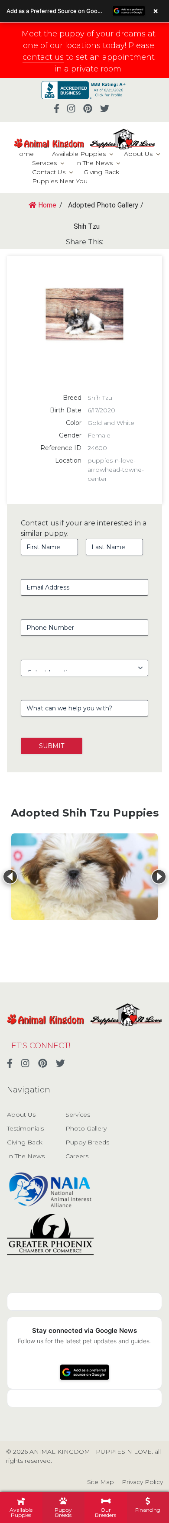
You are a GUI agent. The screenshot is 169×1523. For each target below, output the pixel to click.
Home (24, 154)
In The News (94, 163)
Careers (76, 1156)
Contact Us (48, 172)
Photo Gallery (86, 1128)
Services (44, 163)
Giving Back (101, 172)
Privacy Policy (142, 1482)
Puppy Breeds (87, 1142)
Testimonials (25, 1128)
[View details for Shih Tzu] (84, 876)
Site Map (100, 1482)
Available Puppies (79, 154)
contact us (43, 57)
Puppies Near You (60, 181)
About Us (138, 154)
